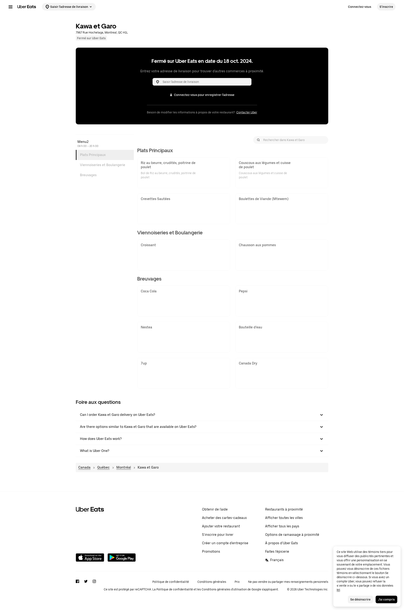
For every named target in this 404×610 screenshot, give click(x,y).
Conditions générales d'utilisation (224, 589)
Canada (84, 467)
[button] (202, 415)
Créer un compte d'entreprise (225, 543)
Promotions (211, 552)
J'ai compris (386, 599)
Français (277, 560)
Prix (237, 581)
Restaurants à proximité (284, 509)
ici (338, 589)
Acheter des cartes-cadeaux (224, 518)
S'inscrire (386, 6)
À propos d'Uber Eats (281, 543)
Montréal (123, 467)
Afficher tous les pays (282, 526)
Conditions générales (211, 581)
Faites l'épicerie (277, 552)
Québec (103, 467)
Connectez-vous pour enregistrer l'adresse (204, 95)
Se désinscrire (360, 599)
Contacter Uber (246, 112)
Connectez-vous (359, 6)
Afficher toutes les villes (284, 518)
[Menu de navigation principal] (10, 7)
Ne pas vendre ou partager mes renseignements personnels (288, 581)
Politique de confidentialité (170, 581)
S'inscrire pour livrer (217, 535)
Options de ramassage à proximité (292, 535)
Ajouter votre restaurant (221, 526)
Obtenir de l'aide (215, 509)
